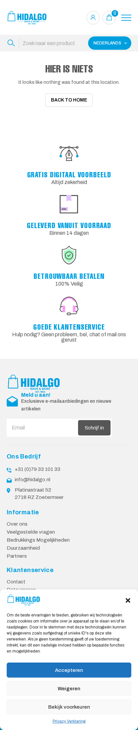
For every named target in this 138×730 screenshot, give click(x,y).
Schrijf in (94, 427)
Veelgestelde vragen (31, 532)
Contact (16, 581)
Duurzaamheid (23, 548)
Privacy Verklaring (69, 721)
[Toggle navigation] (126, 18)
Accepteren (69, 670)
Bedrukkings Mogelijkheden (38, 540)
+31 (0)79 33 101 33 (37, 469)
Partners (17, 556)
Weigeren (69, 688)
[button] (128, 599)
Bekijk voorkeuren (69, 707)
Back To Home (69, 100)
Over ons (17, 524)
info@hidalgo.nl (32, 479)
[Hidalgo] (27, 17)
